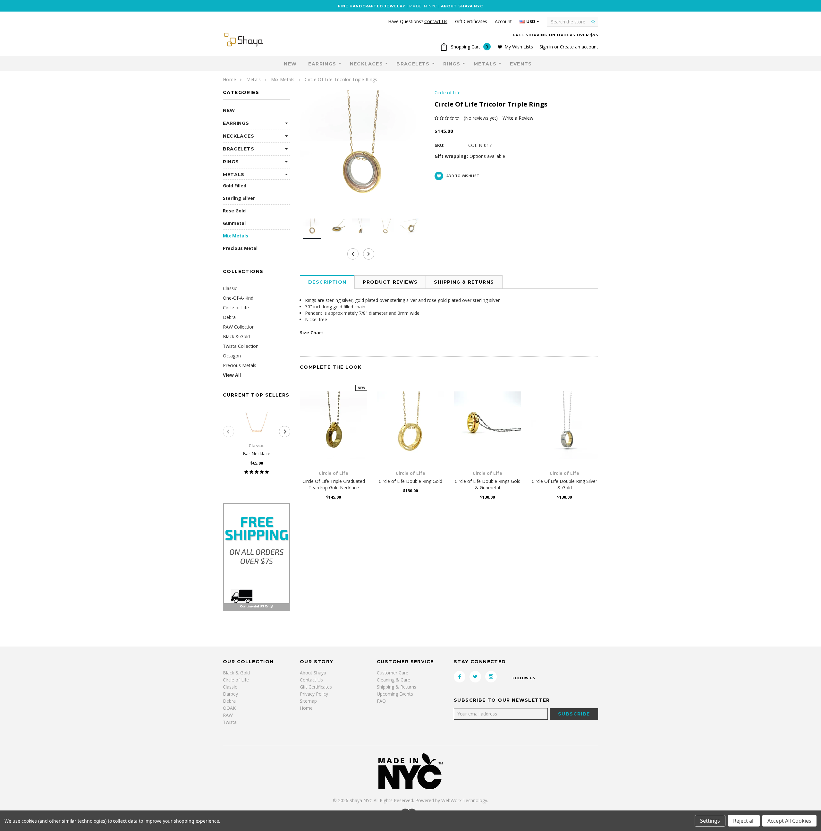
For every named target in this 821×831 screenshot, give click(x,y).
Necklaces (366, 64)
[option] (361, 151)
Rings (451, 64)
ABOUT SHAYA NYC (462, 6)
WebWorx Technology (464, 800)
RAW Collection (239, 327)
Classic (230, 288)
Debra (229, 317)
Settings (710, 820)
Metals (485, 64)
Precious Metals (239, 365)
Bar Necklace (256, 453)
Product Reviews (390, 282)
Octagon (232, 356)
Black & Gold (236, 336)
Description (327, 282)
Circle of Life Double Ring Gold (410, 481)
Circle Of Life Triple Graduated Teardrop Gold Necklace (333, 484)
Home (229, 79)
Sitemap (308, 701)
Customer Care (392, 673)
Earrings (322, 64)
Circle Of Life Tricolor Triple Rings (341, 79)
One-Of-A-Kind (238, 298)
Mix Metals (283, 79)
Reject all (744, 820)
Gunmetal (234, 223)
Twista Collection (240, 346)
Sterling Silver (239, 198)
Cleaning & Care (393, 680)
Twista (230, 722)
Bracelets (413, 64)
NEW (290, 64)
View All (232, 375)
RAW (228, 715)
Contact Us (311, 680)
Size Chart (311, 333)
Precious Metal (240, 248)
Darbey (230, 694)
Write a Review (518, 118)
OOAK (229, 708)
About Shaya (313, 673)
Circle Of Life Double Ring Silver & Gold (564, 484)
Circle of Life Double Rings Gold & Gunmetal (488, 484)
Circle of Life (236, 307)
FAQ (381, 701)
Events (521, 64)
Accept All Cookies (789, 820)
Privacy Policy (314, 694)
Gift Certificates (316, 687)
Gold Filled (234, 186)
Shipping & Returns (464, 282)
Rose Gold (234, 211)
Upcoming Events (395, 694)
